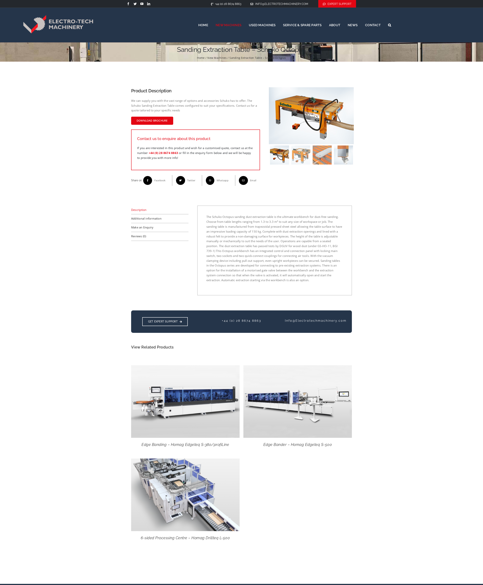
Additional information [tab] (146, 218)
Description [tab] (138, 210)
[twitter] (135, 3)
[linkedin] (148, 3)
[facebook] (128, 3)
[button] (389, 25)
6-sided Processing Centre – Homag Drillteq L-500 (185, 538)
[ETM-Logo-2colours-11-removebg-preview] (58, 7)
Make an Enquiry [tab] (142, 227)
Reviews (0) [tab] (138, 236)
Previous (272, 115)
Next (350, 115)
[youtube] (141, 3)
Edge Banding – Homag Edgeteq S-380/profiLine (185, 444)
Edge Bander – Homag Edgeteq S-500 (297, 444)
